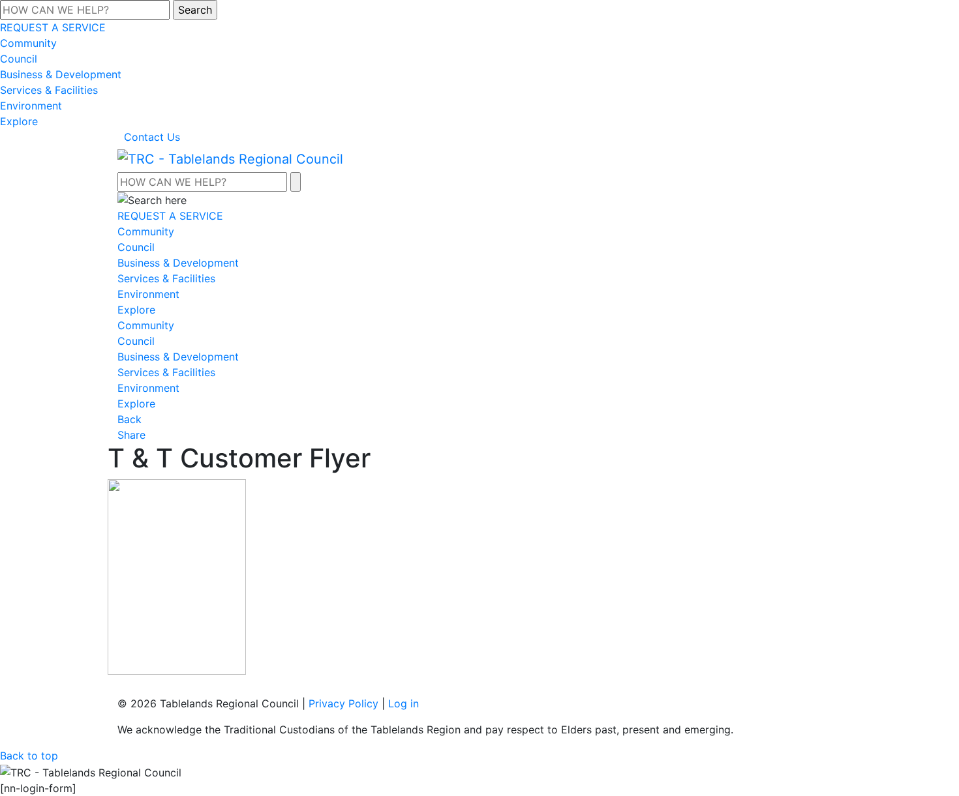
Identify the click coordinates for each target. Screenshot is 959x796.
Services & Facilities (49, 89)
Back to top (29, 755)
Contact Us (152, 136)
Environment (31, 105)
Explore (19, 121)
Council (18, 58)
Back (129, 419)
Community (28, 43)
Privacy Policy (343, 703)
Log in (403, 703)
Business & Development (60, 74)
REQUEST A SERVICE (53, 27)
